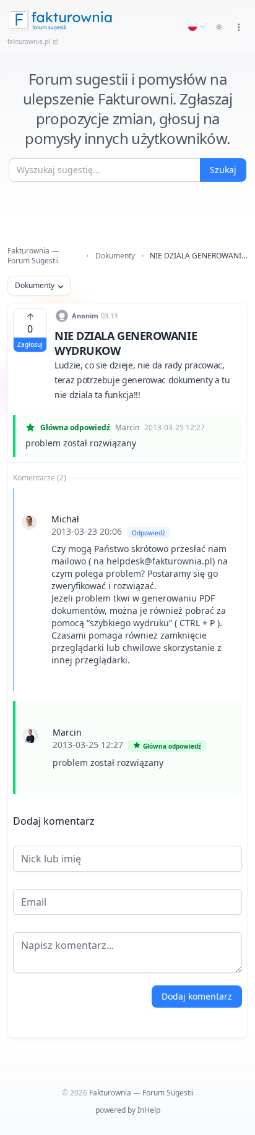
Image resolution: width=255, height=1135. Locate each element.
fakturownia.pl (28, 41)
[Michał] (29, 522)
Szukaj (223, 170)
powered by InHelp (127, 1110)
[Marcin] (30, 735)
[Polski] (197, 26)
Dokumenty (115, 256)
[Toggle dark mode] (219, 27)
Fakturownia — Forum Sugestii (33, 256)
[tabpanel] (127, 641)
